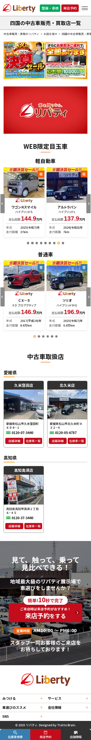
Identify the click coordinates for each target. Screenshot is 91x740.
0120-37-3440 (22, 517)
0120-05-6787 (66, 432)
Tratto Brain (66, 725)
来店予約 (70, 8)
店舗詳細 (14, 441)
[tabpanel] (24, 202)
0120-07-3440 (22, 432)
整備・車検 (50, 8)
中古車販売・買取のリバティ (21, 34)
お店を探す (50, 34)
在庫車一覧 (33, 441)
